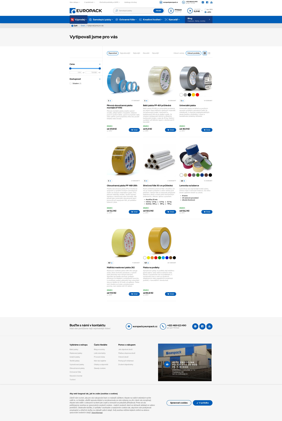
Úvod (83, 26)
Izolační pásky (75, 357)
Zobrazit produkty (193, 53)
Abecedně (146, 53)
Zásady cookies (100, 368)
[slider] (70, 68)
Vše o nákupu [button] (74, 2)
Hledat (158, 11)
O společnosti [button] (88, 2)
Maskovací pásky (76, 353)
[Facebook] (207, 2)
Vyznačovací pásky (77, 365)
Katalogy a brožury (130, 2)
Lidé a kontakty (100, 353)
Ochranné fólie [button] (127, 19)
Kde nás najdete (100, 361)
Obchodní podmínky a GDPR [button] (108, 2)
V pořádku (204, 403)
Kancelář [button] (173, 19)
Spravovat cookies (179, 403)
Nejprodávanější (125, 53)
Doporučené (113, 53)
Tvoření (72, 380)
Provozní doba (99, 357)
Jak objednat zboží (125, 349)
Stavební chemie (76, 376)
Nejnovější (155, 53)
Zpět (75, 26)
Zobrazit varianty (179, 53)
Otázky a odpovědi (101, 365)
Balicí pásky (74, 349)
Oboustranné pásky (77, 368)
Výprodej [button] (80, 19)
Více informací (97, 412)
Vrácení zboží (123, 357)
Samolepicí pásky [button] (102, 19)
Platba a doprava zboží (126, 353)
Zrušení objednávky (125, 365)
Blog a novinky (99, 349)
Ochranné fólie (75, 372)
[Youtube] (211, 2)
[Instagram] (203, 2)
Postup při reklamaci (126, 361)
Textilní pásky (75, 361)
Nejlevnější (136, 53)
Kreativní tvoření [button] (152, 19)
